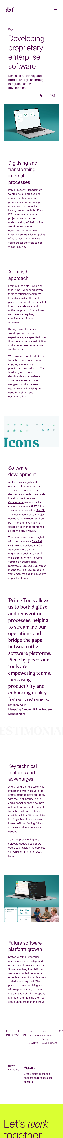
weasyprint (33, 790)
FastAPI (40, 510)
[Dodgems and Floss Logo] (10, 10)
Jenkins (17, 851)
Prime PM (47, 96)
